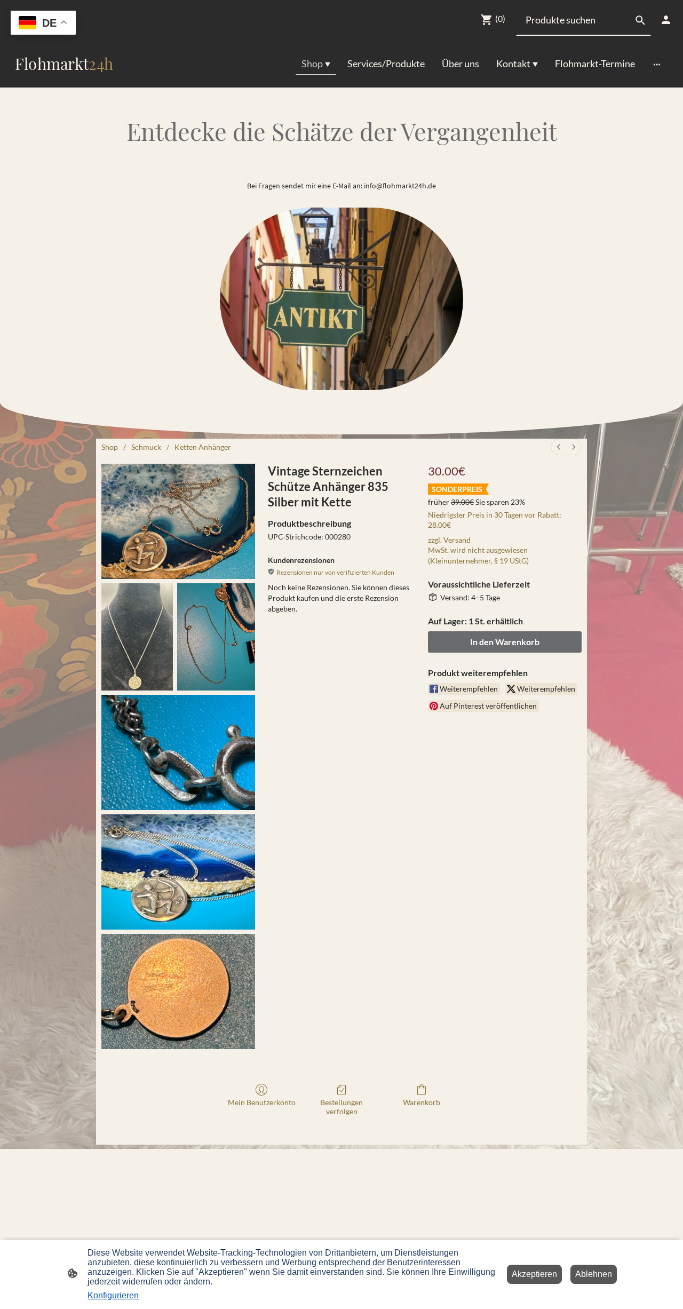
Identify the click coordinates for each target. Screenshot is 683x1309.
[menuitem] (558, 447)
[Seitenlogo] (64, 78)
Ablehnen (593, 1274)
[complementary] (43, 24)
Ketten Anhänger (202, 446)
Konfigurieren (113, 1295)
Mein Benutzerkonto (262, 1102)
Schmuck (146, 446)
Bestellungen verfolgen (341, 1107)
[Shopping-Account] (666, 19)
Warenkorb (421, 1102)
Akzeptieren (534, 1274)
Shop (109, 446)
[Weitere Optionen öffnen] (657, 64)
